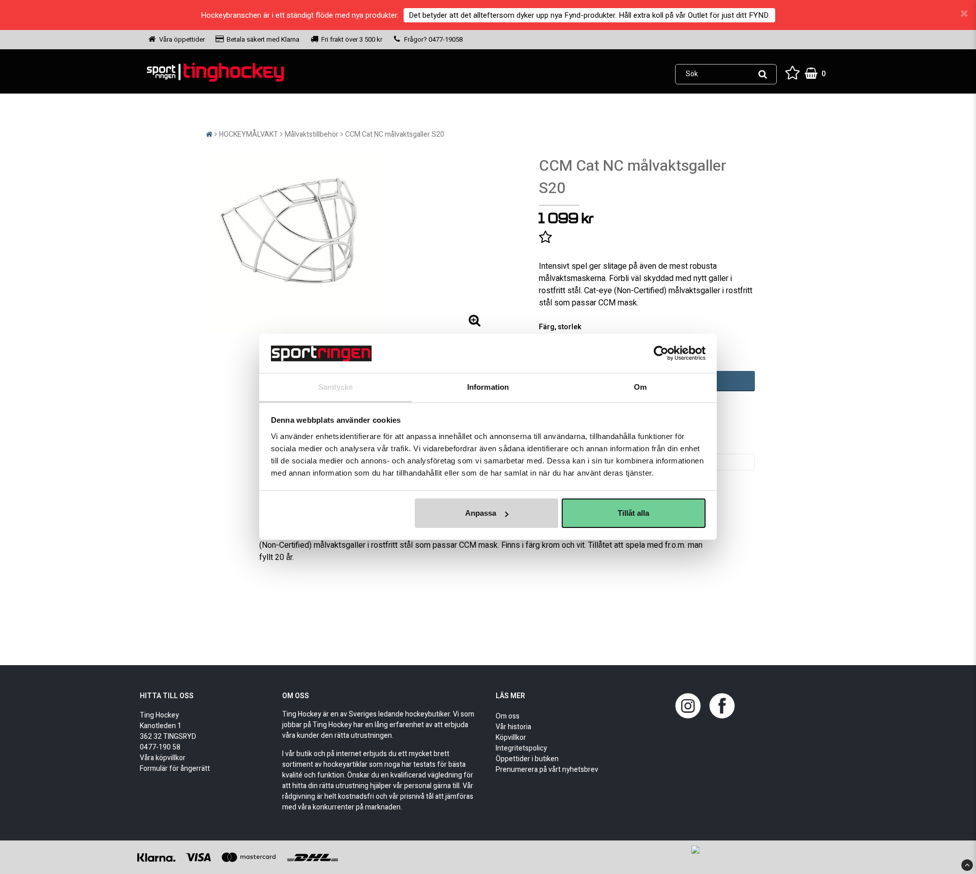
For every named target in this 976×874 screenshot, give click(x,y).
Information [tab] (488, 387)
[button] (792, 73)
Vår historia (513, 727)
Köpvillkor (511, 737)
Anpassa (480, 513)
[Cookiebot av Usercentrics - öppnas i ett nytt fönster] (661, 353)
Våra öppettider (182, 39)
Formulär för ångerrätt (175, 768)
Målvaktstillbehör (312, 134)
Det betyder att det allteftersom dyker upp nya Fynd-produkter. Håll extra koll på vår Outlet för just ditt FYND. (589, 15)
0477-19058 (445, 39)
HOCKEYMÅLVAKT (248, 134)
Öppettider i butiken (527, 759)
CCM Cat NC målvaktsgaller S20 (394, 134)
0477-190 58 (160, 747)
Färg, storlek (560, 327)
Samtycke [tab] (335, 387)
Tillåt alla (633, 513)
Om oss (508, 716)
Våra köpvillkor (163, 758)
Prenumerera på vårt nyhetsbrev (547, 769)
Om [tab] (640, 387)
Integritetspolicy (521, 748)
